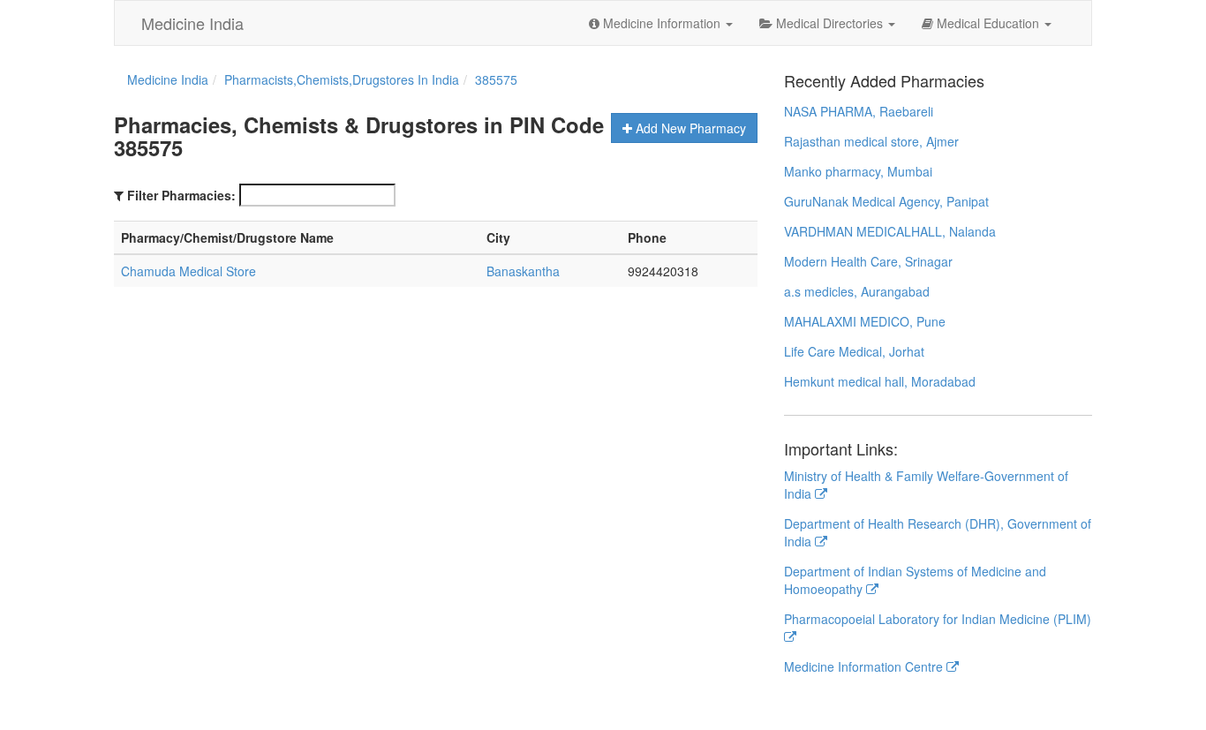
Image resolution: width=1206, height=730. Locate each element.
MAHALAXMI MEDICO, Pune (865, 321)
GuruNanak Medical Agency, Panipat (886, 201)
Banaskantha (523, 271)
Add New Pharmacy (689, 128)
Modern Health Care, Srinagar (868, 261)
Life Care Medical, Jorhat (854, 351)
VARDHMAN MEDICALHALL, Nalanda (890, 231)
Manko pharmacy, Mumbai (858, 171)
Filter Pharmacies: (181, 195)
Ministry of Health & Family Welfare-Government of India (926, 484)
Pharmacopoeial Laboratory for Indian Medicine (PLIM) (937, 619)
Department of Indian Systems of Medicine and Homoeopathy (915, 580)
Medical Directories (829, 23)
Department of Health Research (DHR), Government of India (937, 532)
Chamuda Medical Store (188, 271)
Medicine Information (661, 23)
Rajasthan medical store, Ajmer (871, 141)
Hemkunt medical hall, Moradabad (880, 381)
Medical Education (988, 23)
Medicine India (192, 22)
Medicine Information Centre (865, 666)
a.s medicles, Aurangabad (857, 291)
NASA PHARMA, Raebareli (858, 111)
